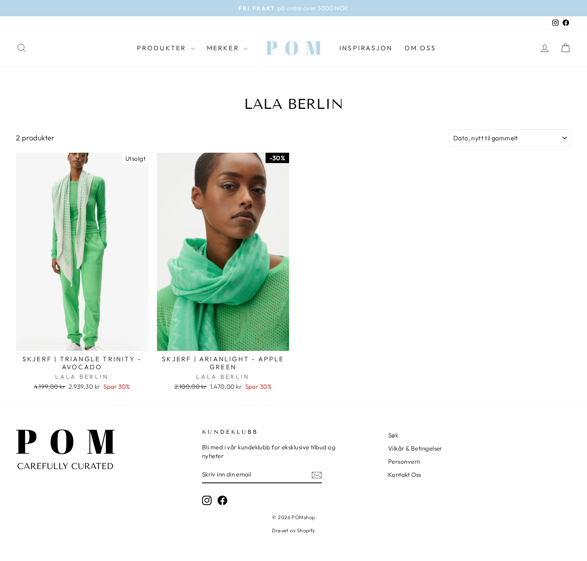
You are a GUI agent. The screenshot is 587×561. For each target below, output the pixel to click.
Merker (224, 48)
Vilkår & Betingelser (415, 448)
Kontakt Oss (404, 474)
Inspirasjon (366, 48)
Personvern (404, 461)
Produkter (163, 48)
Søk (393, 435)
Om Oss (420, 48)
